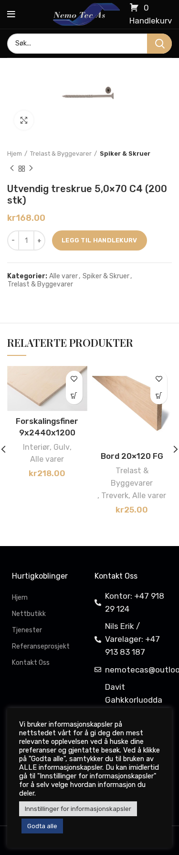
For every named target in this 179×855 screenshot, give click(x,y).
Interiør (36, 447)
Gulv (61, 447)
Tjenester (27, 630)
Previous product (12, 168)
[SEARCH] (159, 44)
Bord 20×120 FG (132, 456)
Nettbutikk (29, 614)
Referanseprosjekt (41, 646)
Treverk (114, 495)
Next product (31, 168)
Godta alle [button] (42, 826)
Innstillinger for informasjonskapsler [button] (78, 808)
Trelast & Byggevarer (61, 153)
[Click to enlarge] (23, 120)
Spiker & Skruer (125, 153)
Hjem (14, 153)
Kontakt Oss (31, 663)
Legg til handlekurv (99, 240)
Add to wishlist (74, 379)
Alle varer (63, 276)
